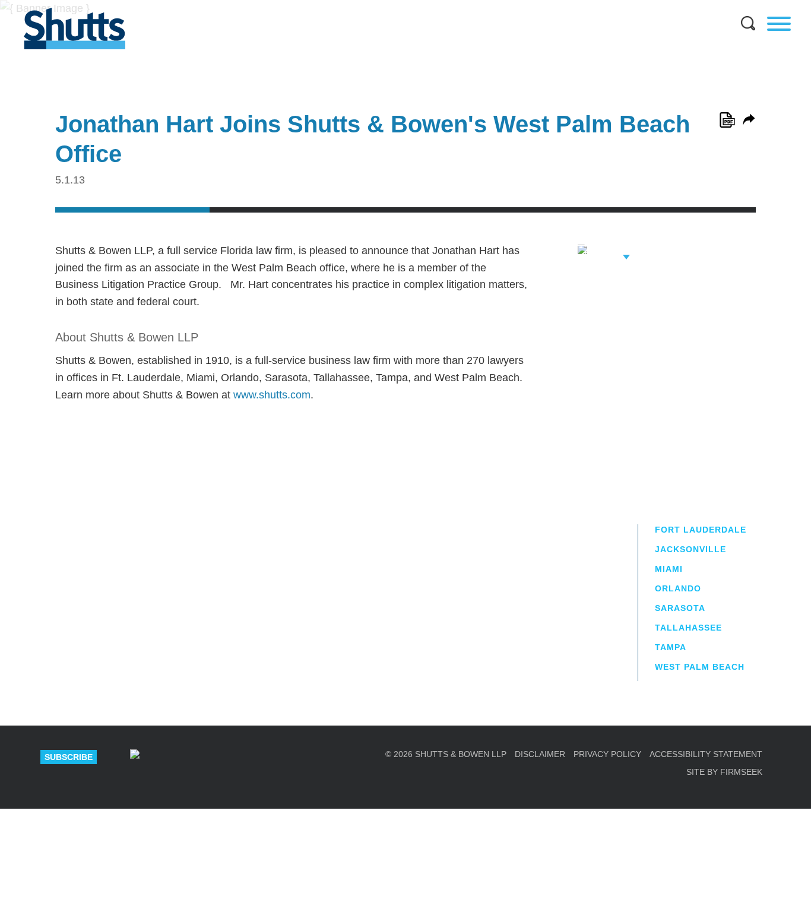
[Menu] (779, 24)
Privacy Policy (607, 754)
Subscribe (69, 757)
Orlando (678, 588)
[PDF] (727, 120)
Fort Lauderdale (700, 529)
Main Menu (397, 6)
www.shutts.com (272, 395)
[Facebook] (261, 757)
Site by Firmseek (724, 772)
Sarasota (680, 608)
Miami (669, 569)
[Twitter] (219, 757)
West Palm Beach (700, 667)
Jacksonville (690, 549)
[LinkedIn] (177, 757)
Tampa (670, 647)
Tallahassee (688, 627)
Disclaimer (540, 754)
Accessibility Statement (706, 754)
